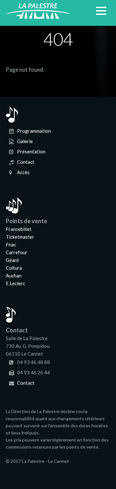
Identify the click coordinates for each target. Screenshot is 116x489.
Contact (25, 161)
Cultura (14, 268)
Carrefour (16, 252)
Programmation (34, 130)
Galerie (25, 141)
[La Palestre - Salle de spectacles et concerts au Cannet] (38, 15)
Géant (12, 260)
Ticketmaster (20, 237)
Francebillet (19, 229)
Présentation (31, 151)
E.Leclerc (15, 283)
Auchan (14, 275)
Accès (23, 172)
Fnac (11, 244)
